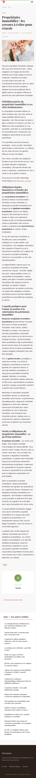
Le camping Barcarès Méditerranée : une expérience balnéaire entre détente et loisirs (17, 626)
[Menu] (32, 1)
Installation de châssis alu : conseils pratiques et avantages (16, 715)
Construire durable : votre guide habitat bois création (15, 689)
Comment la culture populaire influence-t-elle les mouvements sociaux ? (15, 641)
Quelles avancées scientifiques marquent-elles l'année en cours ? (16, 709)
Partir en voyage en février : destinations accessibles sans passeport (14, 657)
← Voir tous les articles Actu (12, 600)
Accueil (4, 7)
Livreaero (6, 753)
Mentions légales (14, 766)
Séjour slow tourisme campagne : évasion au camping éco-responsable (17, 695)
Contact (25, 766)
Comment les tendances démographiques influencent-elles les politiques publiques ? (17, 681)
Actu (9, 7)
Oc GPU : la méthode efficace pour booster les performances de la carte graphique (17, 732)
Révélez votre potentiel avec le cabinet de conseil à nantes (17, 664)
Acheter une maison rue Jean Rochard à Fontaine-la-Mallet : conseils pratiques (17, 672)
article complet (25, 181)
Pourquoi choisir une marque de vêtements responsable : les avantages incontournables (17, 723)
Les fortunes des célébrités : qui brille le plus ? (17, 649)
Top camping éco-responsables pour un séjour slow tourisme (17, 702)
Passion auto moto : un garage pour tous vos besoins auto (16, 633)
